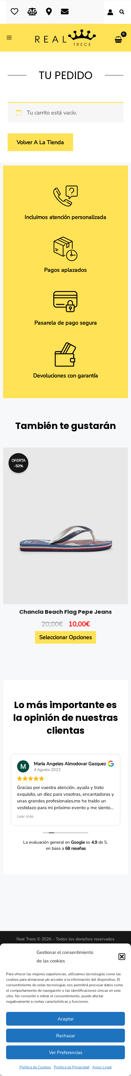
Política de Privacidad (71, 1067)
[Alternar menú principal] (11, 38)
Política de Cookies (35, 1067)
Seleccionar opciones (65, 637)
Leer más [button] (25, 816)
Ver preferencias (65, 1052)
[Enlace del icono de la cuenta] (110, 12)
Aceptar (66, 1019)
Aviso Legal (102, 1067)
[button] (122, 957)
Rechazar (65, 1036)
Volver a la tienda (40, 142)
